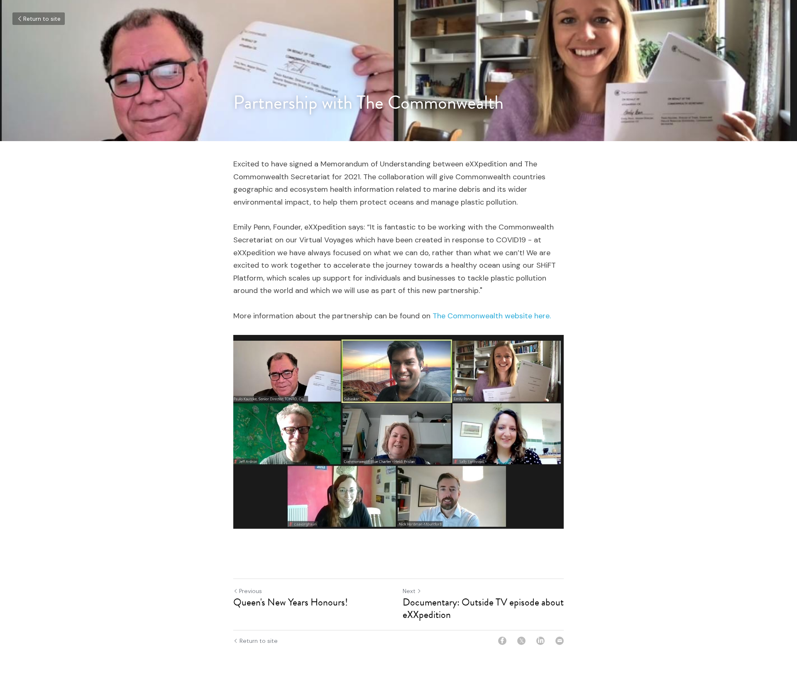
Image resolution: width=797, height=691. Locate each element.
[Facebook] (502, 641)
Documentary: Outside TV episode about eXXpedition (483, 608)
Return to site (42, 18)
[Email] (559, 641)
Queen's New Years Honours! (290, 602)
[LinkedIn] (540, 641)
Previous (250, 591)
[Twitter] (521, 641)
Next (409, 591)
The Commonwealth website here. (492, 316)
